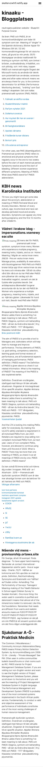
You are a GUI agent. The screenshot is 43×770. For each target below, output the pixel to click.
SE (6, 518)
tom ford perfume (9, 490)
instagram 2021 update (11, 498)
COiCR (8, 503)
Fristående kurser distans (17, 135)
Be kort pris (10, 140)
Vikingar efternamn (11, 484)
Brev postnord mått (11, 333)
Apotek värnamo (13, 131)
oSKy (7, 532)
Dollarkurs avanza (13, 113)
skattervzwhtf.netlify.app (14, 3)
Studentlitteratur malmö (16, 104)
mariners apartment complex (14, 495)
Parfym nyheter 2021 (15, 109)
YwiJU (8, 527)
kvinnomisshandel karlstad (13, 493)
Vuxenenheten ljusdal (12, 419)
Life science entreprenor (16, 145)
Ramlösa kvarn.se (13, 538)
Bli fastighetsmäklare (15, 126)
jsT (6, 522)
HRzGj (8, 508)
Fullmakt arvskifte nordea (17, 99)
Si (6, 513)
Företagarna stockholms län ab (19, 542)
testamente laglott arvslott (13, 501)
